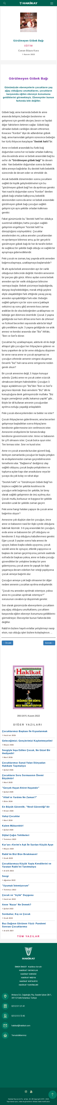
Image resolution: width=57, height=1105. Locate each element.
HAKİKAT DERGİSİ (28, 974)
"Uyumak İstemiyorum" (15, 887)
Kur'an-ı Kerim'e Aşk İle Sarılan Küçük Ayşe (27, 847)
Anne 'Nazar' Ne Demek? (16, 906)
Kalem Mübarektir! (13, 828)
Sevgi (8, 878)
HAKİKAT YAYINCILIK (28, 970)
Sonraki (48, 643)
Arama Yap (4, 3)
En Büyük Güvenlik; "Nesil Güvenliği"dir (26, 809)
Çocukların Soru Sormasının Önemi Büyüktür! (23, 778)
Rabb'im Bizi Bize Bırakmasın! (19, 856)
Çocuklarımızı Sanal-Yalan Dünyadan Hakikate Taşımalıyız (24, 766)
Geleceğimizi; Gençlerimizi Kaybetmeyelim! (27, 743)
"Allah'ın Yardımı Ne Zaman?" (19, 799)
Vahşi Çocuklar (11, 818)
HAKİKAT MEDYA (28, 978)
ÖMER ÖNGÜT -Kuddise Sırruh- (28, 967)
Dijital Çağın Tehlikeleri (15, 837)
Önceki (8, 643)
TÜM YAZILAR (28, 936)
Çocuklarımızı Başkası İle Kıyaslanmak (24, 733)
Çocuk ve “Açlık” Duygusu (18, 897)
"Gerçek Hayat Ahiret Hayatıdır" (20, 790)
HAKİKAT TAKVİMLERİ (28, 985)
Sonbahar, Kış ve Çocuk (16, 916)
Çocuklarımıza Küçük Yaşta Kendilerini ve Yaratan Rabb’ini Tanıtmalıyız (26, 867)
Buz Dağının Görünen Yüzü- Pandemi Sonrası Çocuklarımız (24, 927)
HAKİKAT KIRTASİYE (28, 981)
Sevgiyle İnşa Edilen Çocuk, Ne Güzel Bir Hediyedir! (26, 753)
